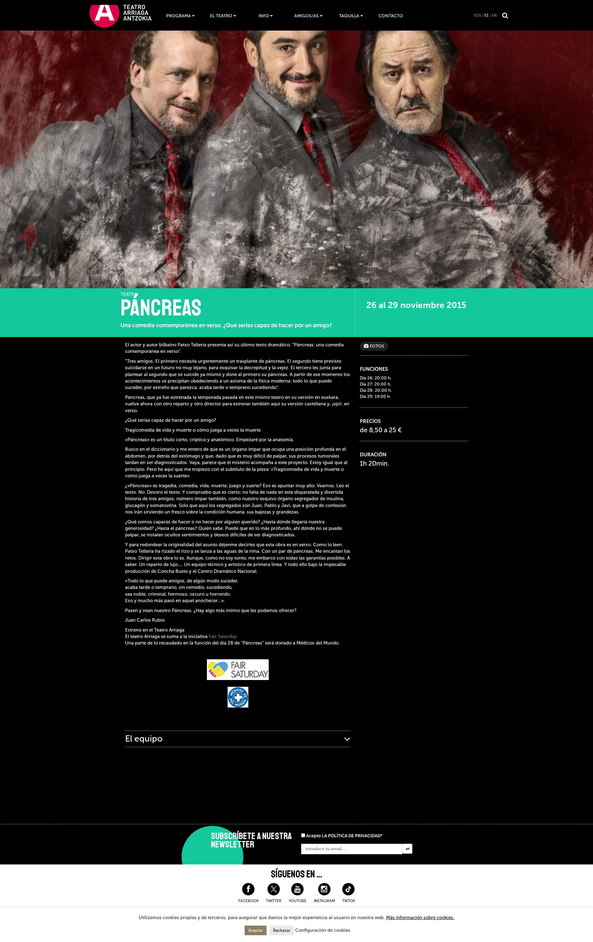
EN (494, 15)
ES (486, 15)
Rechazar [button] (281, 930)
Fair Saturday (223, 636)
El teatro (221, 16)
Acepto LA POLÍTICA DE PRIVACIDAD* (344, 836)
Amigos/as (306, 16)
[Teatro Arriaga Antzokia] (121, 16)
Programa (178, 16)
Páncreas (160, 308)
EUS (477, 15)
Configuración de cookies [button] (322, 930)
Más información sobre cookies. (420, 917)
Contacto (391, 16)
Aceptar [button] (255, 930)
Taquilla (349, 16)
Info (264, 16)
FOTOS (376, 346)
